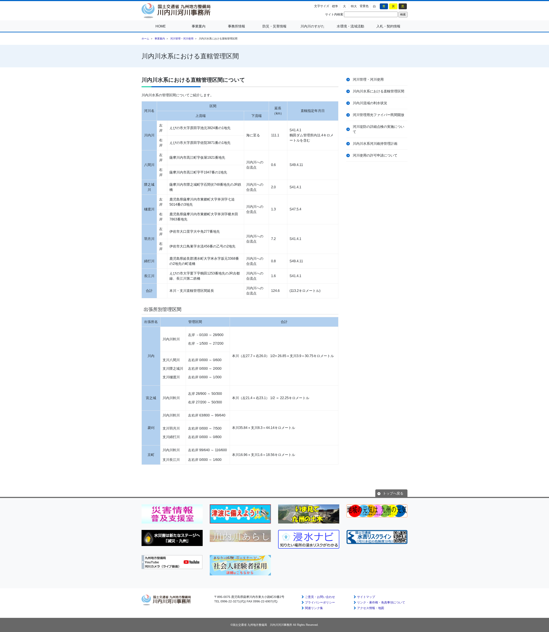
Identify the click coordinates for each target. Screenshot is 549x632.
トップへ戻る (393, 493)
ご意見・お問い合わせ (320, 597)
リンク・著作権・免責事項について (381, 602)
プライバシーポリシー (320, 602)
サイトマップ (366, 597)
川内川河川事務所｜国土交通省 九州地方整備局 (178, 10)
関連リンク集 (314, 608)
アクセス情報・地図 (370, 608)
